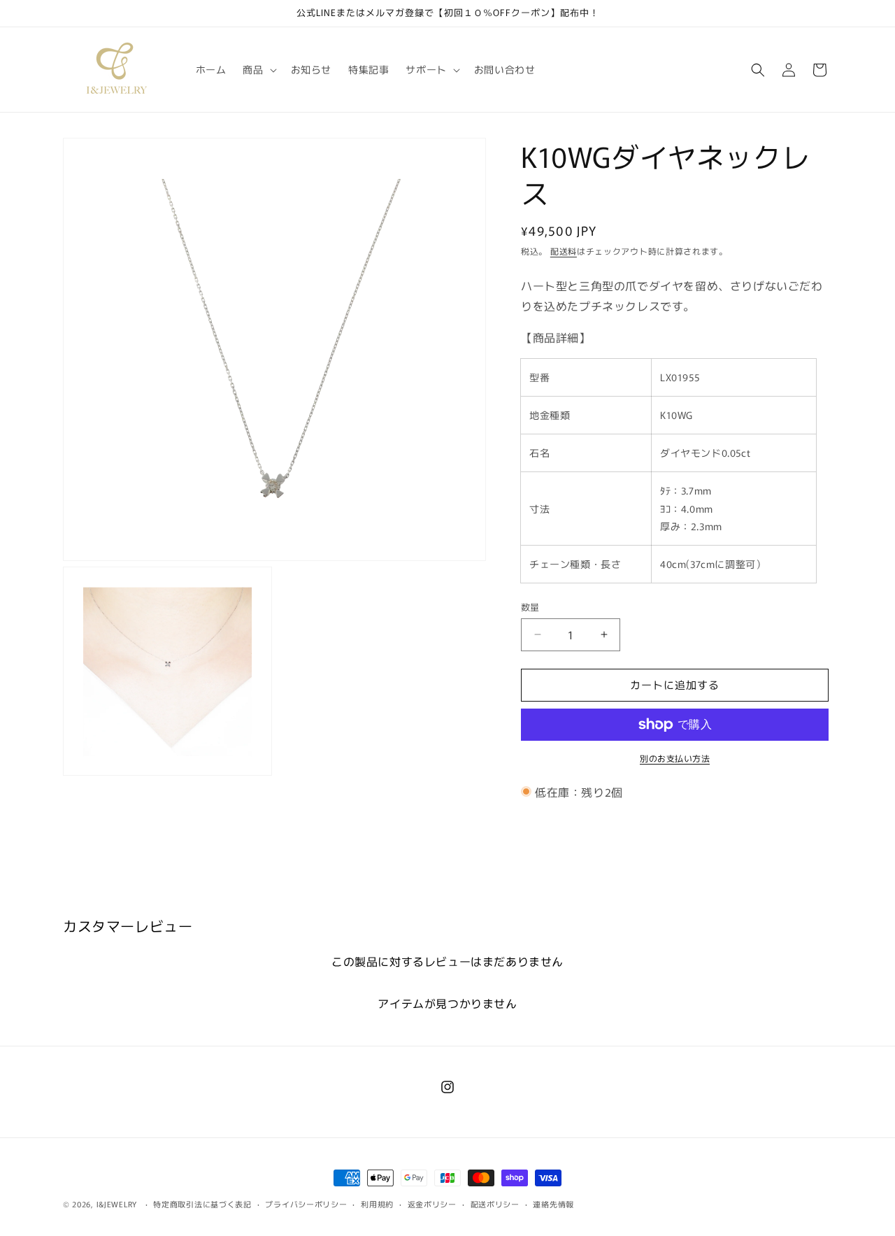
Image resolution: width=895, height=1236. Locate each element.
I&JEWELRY (118, 1203)
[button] (258, 69)
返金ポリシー (432, 1203)
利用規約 (377, 1203)
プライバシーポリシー (306, 1203)
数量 (530, 606)
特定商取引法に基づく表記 (202, 1203)
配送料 (563, 251)
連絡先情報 (553, 1203)
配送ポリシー (495, 1203)
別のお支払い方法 (675, 758)
